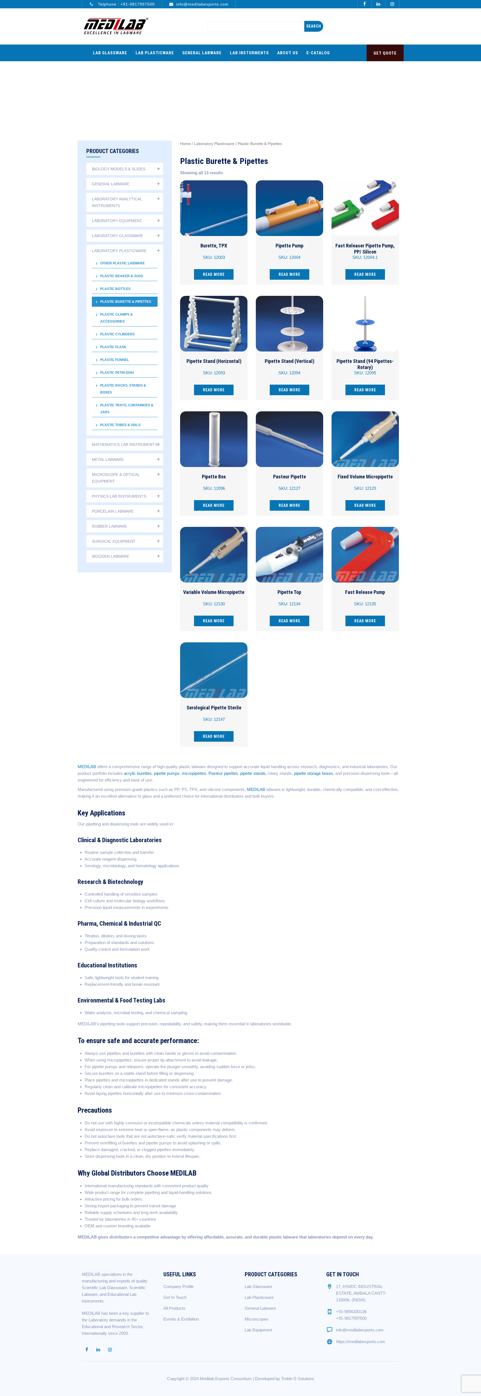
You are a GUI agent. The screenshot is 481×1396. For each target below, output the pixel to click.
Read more (214, 274)
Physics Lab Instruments (119, 496)
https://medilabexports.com (360, 1341)
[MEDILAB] (116, 26)
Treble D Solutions (297, 1378)
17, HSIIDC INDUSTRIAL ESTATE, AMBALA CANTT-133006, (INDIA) (361, 1293)
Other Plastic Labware (122, 263)
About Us (287, 52)
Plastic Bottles (115, 289)
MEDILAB (87, 766)
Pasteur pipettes (223, 773)
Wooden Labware (110, 556)
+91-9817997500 (138, 4)
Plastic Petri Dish (117, 373)
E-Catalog (318, 52)
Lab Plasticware (155, 52)
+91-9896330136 (351, 1311)
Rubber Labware (109, 526)
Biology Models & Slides (118, 169)
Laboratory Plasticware (214, 144)
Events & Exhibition (181, 1319)
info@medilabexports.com (202, 4)
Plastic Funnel (114, 360)
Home (185, 144)
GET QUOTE (385, 53)
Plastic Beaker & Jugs (121, 276)
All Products (174, 1308)
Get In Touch (174, 1297)
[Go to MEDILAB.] (260, 87)
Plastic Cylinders (117, 334)
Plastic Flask (113, 347)
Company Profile (178, 1286)
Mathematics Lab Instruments (124, 444)
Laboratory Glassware (117, 236)
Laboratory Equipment (117, 220)
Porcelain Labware (113, 511)
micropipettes (194, 773)
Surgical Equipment (114, 541)
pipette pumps (167, 773)
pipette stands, (253, 773)
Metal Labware (108, 459)
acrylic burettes (138, 773)
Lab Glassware (110, 52)
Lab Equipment (258, 1330)
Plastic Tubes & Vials (120, 425)
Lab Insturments (249, 52)
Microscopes (256, 1319)
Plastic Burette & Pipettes (125, 302)
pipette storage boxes (313, 773)
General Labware (202, 52)
